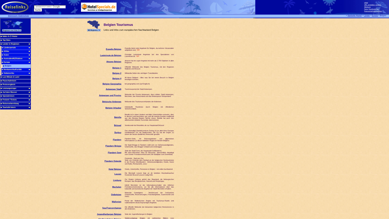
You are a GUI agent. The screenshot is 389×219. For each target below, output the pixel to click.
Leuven (117, 174)
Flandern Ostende (113, 161)
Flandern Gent (114, 152)
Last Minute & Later (11, 77)
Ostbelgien (116, 194)
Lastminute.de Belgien (110, 55)
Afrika (6, 51)
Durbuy (117, 132)
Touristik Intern (9, 107)
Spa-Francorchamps (111, 208)
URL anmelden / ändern (372, 5)
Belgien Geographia (112, 84)
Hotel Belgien (115, 169)
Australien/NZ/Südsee (13, 58)
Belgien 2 (116, 73)
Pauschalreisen (9, 81)
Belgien (8, 66)
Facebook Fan (374, 9)
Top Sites (6, 40)
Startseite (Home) (355, 16)
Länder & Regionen (11, 44)
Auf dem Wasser (10, 92)
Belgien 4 (116, 78)
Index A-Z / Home (10, 36)
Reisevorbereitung (11, 104)
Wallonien (116, 202)
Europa (375, 16)
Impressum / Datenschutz (18, 16)
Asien (6, 55)
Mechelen (116, 187)
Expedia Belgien (113, 49)
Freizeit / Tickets (10, 100)
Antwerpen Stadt (113, 89)
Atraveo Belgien (113, 62)
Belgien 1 (116, 68)
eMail (366, 2)
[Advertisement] (142, 37)
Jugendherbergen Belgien (109, 214)
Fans (366, 9)
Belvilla (117, 117)
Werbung (367, 7)
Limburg (117, 180)
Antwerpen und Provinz (110, 95)
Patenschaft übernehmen (373, 11)
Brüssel (117, 125)
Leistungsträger (9, 88)
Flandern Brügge (113, 146)
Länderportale (10, 48)
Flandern (117, 140)
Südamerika (9, 73)
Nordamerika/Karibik (13, 69)
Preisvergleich (9, 84)
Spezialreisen (8, 96)
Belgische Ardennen (111, 102)
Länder (367, 16)
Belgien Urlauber (113, 108)
